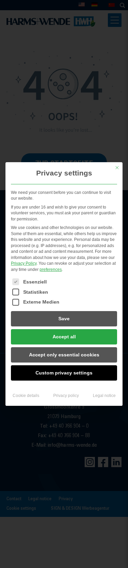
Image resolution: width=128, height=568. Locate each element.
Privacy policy (66, 395)
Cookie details (26, 395)
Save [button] (64, 318)
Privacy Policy (24, 263)
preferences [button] (51, 269)
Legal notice (104, 395)
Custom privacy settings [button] (64, 372)
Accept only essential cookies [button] (64, 354)
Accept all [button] (64, 336)
